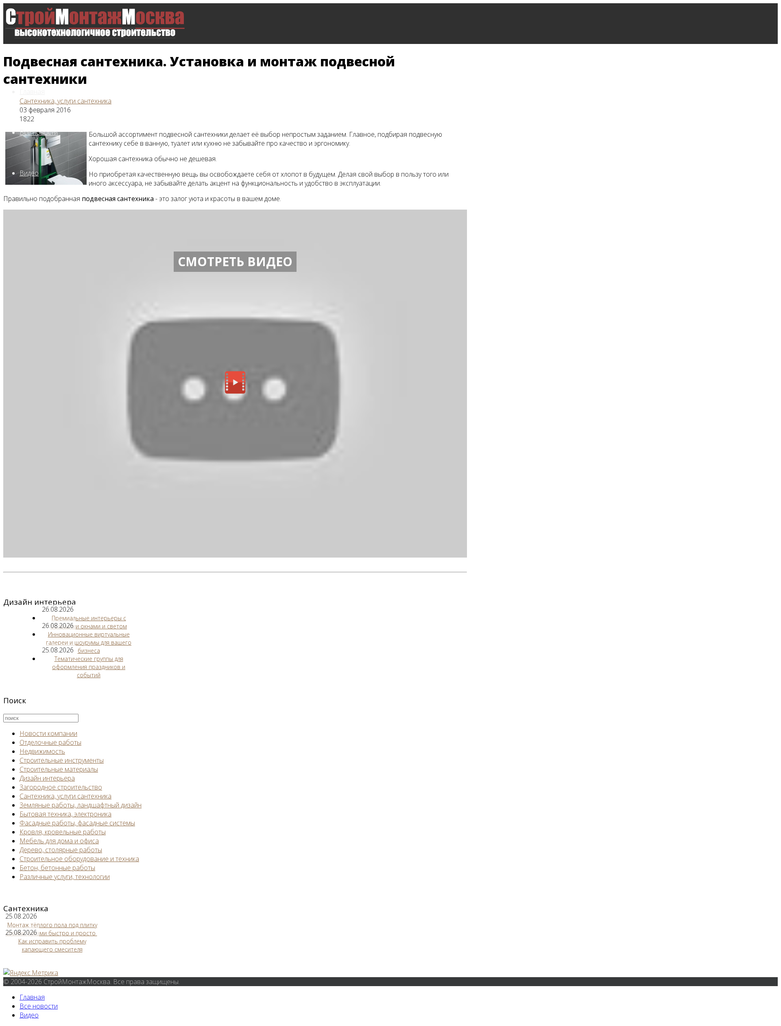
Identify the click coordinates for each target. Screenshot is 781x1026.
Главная (32, 91)
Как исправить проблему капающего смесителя (52, 945)
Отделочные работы (50, 742)
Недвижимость (42, 751)
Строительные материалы (59, 769)
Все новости (39, 132)
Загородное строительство (61, 787)
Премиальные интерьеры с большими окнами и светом (88, 622)
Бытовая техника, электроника (65, 813)
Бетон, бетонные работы (57, 867)
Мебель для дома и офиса (59, 840)
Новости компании (48, 733)
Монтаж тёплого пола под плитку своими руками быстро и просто (51, 929)
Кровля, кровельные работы (63, 831)
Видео (29, 172)
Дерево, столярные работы (61, 849)
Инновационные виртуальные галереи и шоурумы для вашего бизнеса (88, 642)
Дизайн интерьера (47, 778)
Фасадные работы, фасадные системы (77, 822)
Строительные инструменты (62, 760)
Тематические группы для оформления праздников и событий (88, 667)
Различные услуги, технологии (65, 876)
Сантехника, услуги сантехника (65, 100)
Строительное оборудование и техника (79, 858)
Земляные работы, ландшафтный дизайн (81, 805)
